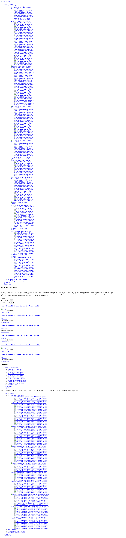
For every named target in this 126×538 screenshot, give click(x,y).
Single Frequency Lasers (10, 388)
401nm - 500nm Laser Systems (16, 371)
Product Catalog (9, 4)
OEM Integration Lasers (10, 384)
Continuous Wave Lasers (11, 367)
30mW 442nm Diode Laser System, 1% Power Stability (20, 325)
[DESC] (11, 301)
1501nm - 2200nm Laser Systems (17, 383)
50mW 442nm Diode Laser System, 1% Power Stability (20, 345)
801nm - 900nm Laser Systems (16, 377)
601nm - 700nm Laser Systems (16, 374)
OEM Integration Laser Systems (17, 279)
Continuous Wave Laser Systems (18, 6)
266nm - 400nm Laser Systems (16, 369)
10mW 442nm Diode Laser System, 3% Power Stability (20, 316)
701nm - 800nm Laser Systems (16, 375)
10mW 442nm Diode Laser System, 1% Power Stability (20, 306)
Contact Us (7, 284)
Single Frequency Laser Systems (18, 281)
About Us (7, 282)
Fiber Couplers (12, 278)
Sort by (3, 298)
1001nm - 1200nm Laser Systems (17, 380)
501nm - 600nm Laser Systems (16, 372)
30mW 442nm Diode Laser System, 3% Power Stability (20, 335)
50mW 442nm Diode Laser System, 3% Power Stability (20, 354)
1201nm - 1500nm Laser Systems (17, 381)
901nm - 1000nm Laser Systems (16, 378)
